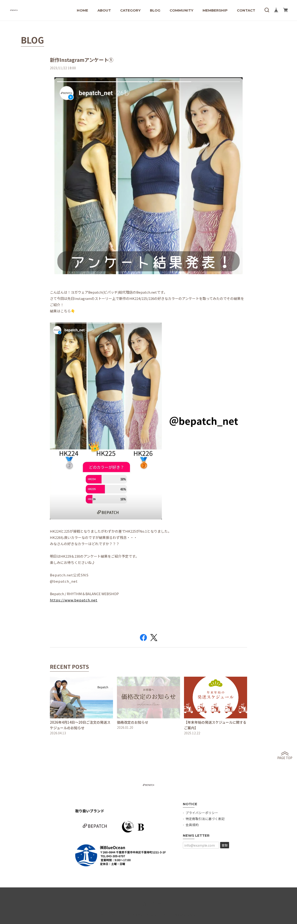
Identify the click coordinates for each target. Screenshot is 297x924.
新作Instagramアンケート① (81, 59)
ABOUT (104, 10)
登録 (225, 845)
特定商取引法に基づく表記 (205, 818)
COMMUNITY (181, 10)
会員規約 (192, 824)
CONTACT (246, 10)
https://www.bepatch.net (73, 599)
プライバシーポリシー (202, 812)
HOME (82, 10)
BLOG (155, 10)
